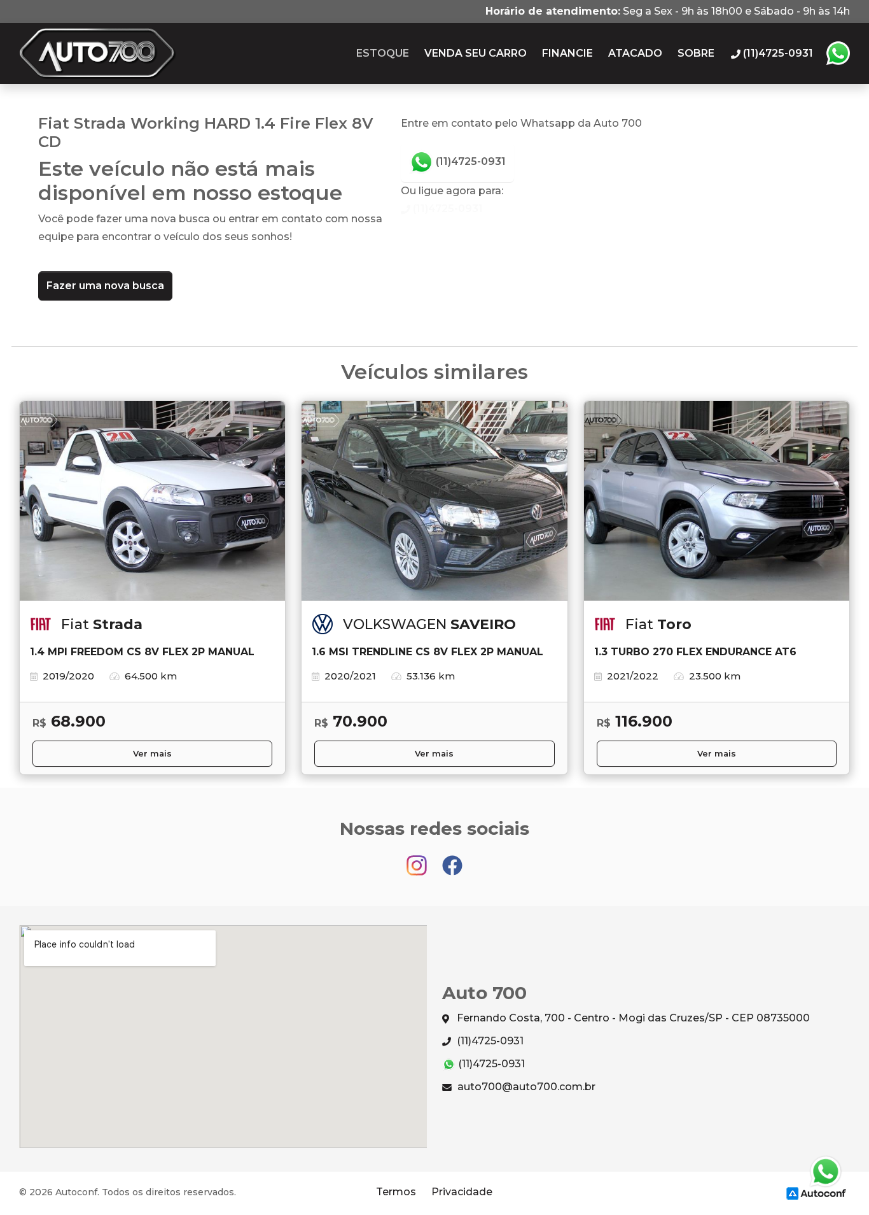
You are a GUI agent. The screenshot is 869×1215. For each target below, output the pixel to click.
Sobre (696, 53)
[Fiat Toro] (716, 501)
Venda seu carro (475, 53)
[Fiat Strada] (152, 501)
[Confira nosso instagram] (418, 859)
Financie (567, 53)
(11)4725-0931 (469, 161)
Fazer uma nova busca (105, 286)
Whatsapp (838, 53)
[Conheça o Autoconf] (816, 1192)
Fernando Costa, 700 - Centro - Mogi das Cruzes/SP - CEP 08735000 (632, 1018)
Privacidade (461, 1192)
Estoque (382, 53)
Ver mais (152, 753)
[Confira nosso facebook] (452, 859)
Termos (396, 1192)
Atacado (635, 53)
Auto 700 (97, 53)
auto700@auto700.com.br (525, 1087)
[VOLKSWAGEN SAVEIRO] (434, 501)
